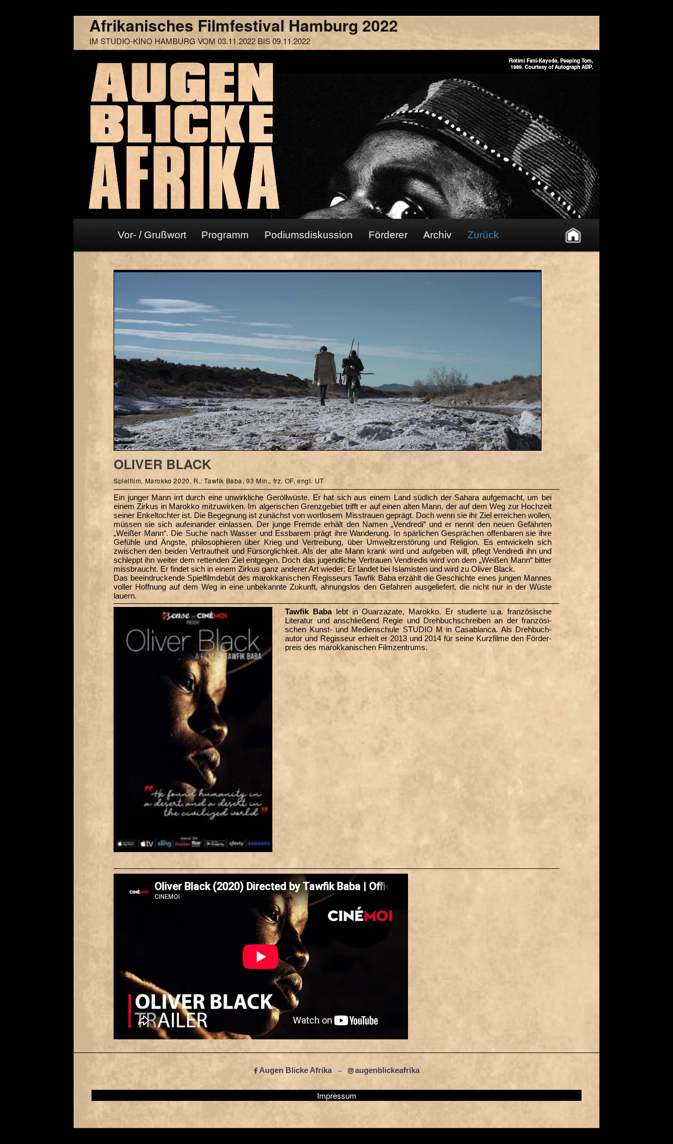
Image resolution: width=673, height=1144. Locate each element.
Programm (225, 234)
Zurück (483, 234)
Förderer (388, 234)
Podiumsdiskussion (308, 234)
